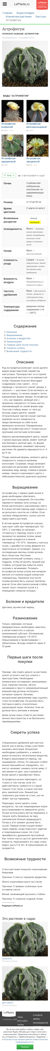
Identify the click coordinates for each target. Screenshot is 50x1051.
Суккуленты (7, 958)
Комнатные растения (19, 16)
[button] (25, 64)
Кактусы (41, 16)
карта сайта (22, 1021)
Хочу (10, 175)
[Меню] (4, 4)
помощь (20, 1024)
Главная (7, 12)
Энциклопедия (25, 12)
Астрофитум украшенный (8, 160)
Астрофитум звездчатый (33, 160)
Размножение (14, 341)
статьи (19, 1017)
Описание (11, 332)
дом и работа (7, 1002)
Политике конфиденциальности (32, 1040)
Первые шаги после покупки (22, 344)
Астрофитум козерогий (8, 125)
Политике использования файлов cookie (21, 1039)
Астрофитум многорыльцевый (36, 125)
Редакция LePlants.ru (12, 905)
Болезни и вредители (18, 338)
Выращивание (14, 335)
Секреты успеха (16, 348)
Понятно (25, 1047)
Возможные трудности (19, 351)
